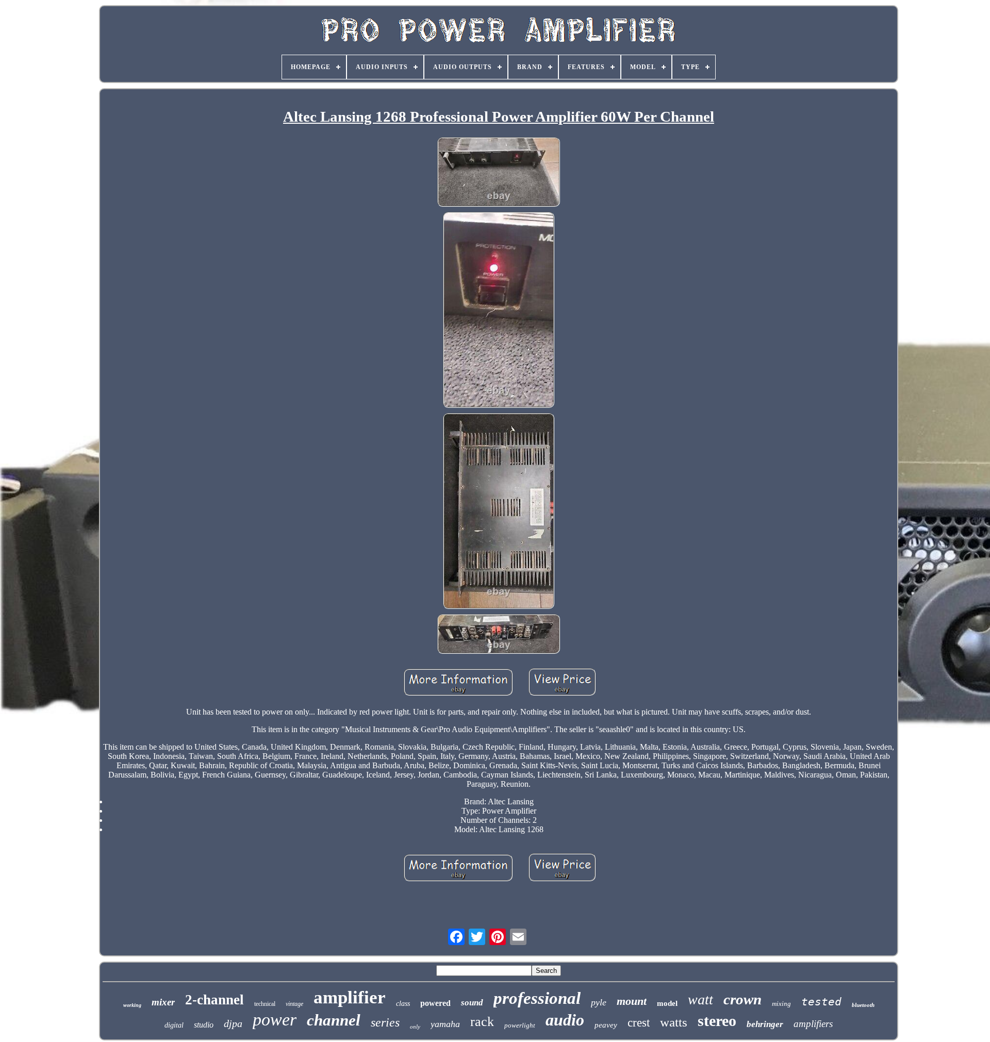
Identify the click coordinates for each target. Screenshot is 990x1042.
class (403, 1003)
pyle (598, 1002)
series (385, 1022)
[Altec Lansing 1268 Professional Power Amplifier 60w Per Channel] (499, 173)
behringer (765, 1024)
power (274, 1019)
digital (174, 1025)
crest (639, 1022)
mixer (163, 1002)
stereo (717, 1020)
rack (482, 1021)
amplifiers (813, 1023)
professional (537, 998)
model (667, 1003)
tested (821, 1002)
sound (472, 1002)
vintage (294, 1003)
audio (565, 1020)
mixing (781, 1003)
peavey (606, 1025)
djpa (233, 1023)
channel (333, 1020)
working (132, 1005)
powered (435, 1003)
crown (742, 999)
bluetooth (863, 1005)
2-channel (214, 999)
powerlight (519, 1025)
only (415, 1026)
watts (673, 1022)
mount (632, 1001)
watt (700, 999)
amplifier (350, 997)
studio (203, 1024)
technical (264, 1003)
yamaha (445, 1024)
